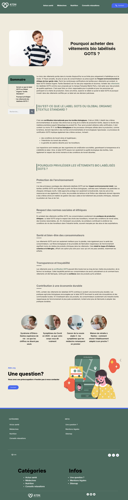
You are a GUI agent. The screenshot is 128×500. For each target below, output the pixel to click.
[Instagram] (88, 494)
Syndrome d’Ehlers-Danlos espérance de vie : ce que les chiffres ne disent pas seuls (29, 338)
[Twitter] (94, 494)
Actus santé (48, 5)
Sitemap (69, 434)
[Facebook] (91, 494)
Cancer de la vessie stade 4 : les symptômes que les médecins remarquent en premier (75, 338)
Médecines (61, 5)
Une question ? (72, 425)
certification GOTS (61, 269)
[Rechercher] (32, 111)
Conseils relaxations (90, 5)
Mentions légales (72, 429)
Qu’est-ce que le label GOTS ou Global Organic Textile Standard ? (24, 90)
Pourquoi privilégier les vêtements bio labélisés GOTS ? (23, 99)
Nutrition (74, 5)
